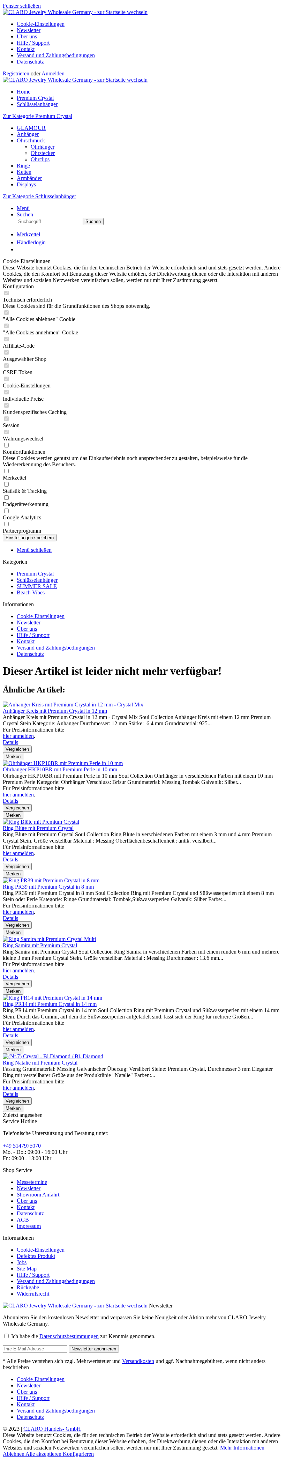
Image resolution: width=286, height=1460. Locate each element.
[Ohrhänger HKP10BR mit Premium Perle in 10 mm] (63, 763)
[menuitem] (150, 24)
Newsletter (28, 30)
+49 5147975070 (22, 1146)
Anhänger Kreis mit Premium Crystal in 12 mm (55, 711)
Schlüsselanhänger (37, 580)
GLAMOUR (31, 128)
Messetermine (32, 1182)
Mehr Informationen (242, 1448)
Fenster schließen (22, 6)
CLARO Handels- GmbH (52, 1429)
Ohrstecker (43, 153)
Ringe (23, 166)
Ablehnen (14, 1454)
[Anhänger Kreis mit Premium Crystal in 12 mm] (73, 704)
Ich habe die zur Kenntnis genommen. (83, 1336)
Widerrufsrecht (33, 1294)
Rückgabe (28, 1287)
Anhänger (28, 134)
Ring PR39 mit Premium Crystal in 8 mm (48, 887)
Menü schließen (34, 550)
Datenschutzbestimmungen (69, 1336)
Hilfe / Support (33, 43)
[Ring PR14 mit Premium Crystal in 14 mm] (52, 998)
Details (10, 742)
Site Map (27, 1269)
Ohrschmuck (31, 140)
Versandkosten (138, 1361)
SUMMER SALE (37, 586)
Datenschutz (30, 62)
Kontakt (26, 49)
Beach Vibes (31, 592)
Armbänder (29, 178)
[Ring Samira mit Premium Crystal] (49, 939)
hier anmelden (18, 736)
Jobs (22, 1262)
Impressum (29, 1226)
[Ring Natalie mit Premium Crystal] (53, 1056)
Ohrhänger (42, 147)
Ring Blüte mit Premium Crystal (38, 828)
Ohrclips (40, 159)
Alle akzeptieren (44, 1454)
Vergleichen (17, 749)
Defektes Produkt (36, 1256)
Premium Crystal (35, 574)
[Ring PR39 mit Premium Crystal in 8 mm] (51, 880)
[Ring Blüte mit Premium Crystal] (41, 822)
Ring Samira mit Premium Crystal (40, 945)
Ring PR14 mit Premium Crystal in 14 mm (50, 1004)
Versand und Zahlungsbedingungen (56, 55)
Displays (26, 184)
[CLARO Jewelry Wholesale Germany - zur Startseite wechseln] (75, 12)
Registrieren (17, 73)
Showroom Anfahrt (38, 1195)
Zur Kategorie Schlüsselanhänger (39, 196)
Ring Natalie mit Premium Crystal (40, 1063)
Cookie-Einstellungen (41, 24)
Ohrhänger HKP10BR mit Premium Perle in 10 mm (60, 769)
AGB (23, 1220)
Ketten (24, 172)
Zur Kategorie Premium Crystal (37, 116)
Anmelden (53, 73)
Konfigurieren (78, 1454)
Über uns (27, 36)
